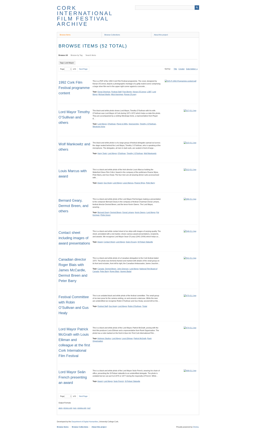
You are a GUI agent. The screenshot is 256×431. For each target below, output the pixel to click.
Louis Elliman (127, 338)
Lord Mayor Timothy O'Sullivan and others (74, 117)
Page (62, 69)
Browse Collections (112, 35)
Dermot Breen (115, 212)
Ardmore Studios (104, 338)
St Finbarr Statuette (145, 242)
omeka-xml (81, 408)
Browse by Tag (77, 55)
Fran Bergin (127, 92)
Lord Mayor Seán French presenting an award (73, 377)
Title (175, 69)
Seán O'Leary (131, 242)
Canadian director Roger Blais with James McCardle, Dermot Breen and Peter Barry (73, 270)
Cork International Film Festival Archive (85, 16)
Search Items (90, 55)
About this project (161, 35)
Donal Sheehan (104, 92)
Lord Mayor (102, 124)
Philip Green (105, 215)
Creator (182, 69)
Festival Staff (116, 92)
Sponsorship (134, 124)
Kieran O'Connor (139, 92)
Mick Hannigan (117, 94)
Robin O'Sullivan (134, 306)
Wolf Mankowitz (150, 153)
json (74, 408)
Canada (101, 269)
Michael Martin (104, 94)
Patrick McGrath (140, 338)
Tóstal (144, 306)
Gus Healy (108, 183)
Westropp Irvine (99, 127)
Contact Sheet (109, 242)
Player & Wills (122, 124)
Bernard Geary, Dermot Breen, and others (73, 205)
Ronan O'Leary (130, 94)
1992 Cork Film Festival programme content (74, 87)
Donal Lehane (128, 212)
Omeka (196, 427)
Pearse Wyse (139, 183)
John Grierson (123, 269)
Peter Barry (150, 183)
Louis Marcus (128, 183)
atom (61, 408)
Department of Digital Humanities (85, 422)
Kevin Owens (140, 212)
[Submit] (197, 7)
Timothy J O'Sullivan (148, 124)
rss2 (89, 408)
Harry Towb (102, 153)
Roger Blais (114, 271)
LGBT (149, 92)
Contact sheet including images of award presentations (74, 238)
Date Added (191, 69)
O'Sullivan (112, 124)
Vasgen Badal (125, 271)
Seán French (118, 381)
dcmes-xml (67, 408)
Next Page (83, 69)
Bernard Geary (103, 212)
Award (100, 183)
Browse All (63, 55)
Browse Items (65, 35)
